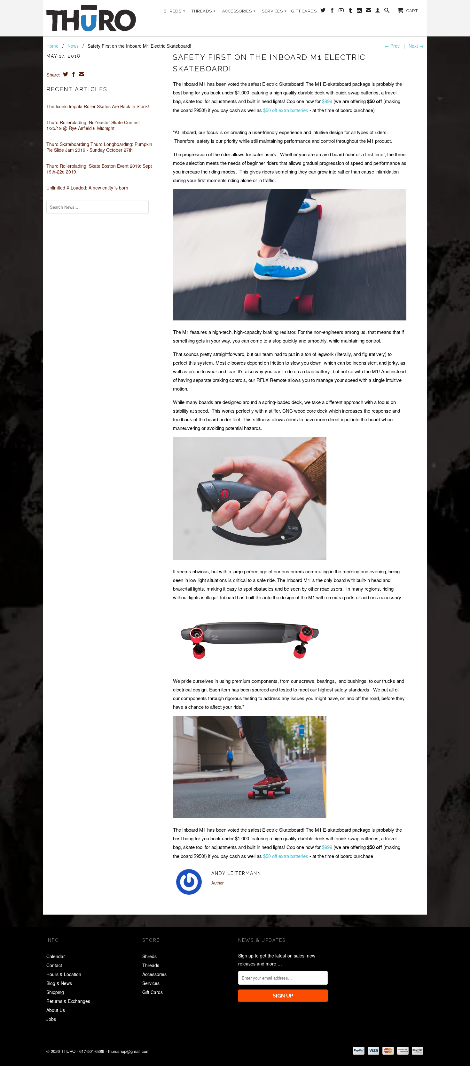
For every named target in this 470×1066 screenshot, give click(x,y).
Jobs (51, 1019)
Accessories (239, 11)
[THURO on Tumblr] (350, 11)
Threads (204, 11)
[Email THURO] (369, 11)
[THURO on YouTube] (341, 11)
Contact (54, 965)
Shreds (174, 11)
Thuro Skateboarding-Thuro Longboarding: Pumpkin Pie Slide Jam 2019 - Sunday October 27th (99, 147)
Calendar (55, 956)
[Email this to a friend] (80, 74)
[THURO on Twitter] (323, 11)
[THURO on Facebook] (332, 11)
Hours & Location (63, 974)
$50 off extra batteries (285, 110)
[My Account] (377, 11)
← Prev (392, 46)
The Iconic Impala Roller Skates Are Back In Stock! (97, 106)
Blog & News (59, 983)
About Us (55, 1010)
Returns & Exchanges (68, 1001)
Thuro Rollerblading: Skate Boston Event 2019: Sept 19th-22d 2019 (99, 168)
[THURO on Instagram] (359, 11)
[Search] (387, 11)
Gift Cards (304, 11)
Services (274, 11)
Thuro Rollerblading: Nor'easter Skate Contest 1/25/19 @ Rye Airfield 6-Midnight (93, 125)
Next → (416, 46)
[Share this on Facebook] (72, 74)
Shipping (55, 992)
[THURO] (91, 18)
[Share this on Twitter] (64, 74)
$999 (327, 101)
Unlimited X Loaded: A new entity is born (87, 187)
